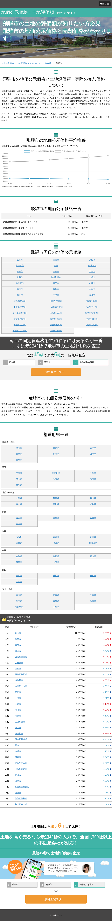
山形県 (93, 454)
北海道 (19, 448)
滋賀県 (56, 543)
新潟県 (93, 498)
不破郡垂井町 (20, 307)
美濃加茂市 (56, 277)
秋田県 (56, 454)
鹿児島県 (19, 607)
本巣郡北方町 (92, 319)
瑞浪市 (56, 271)
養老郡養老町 (92, 301)
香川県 (56, 576)
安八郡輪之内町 (20, 313)
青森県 (56, 448)
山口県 (56, 562)
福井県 (93, 504)
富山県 (19, 504)
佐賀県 (56, 595)
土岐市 (92, 277)
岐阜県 (56, 518)
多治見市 (20, 265)
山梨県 (19, 498)
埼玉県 (19, 479)
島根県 (56, 556)
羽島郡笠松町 (56, 301)
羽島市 (92, 271)
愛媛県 (93, 576)
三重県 (93, 518)
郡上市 (20, 295)
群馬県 (19, 485)
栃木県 (93, 479)
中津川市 (92, 265)
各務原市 (20, 283)
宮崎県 (93, 601)
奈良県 (19, 543)
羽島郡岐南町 (20, 301)
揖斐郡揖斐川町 (92, 313)
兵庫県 (93, 537)
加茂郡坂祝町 (20, 325)
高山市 (92, 260)
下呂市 (56, 295)
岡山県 (93, 556)
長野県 (56, 498)
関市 (56, 265)
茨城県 (56, 479)
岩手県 (93, 448)
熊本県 (19, 601)
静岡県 (19, 524)
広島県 (19, 562)
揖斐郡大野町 (20, 319)
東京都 (19, 473)
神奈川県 (56, 473)
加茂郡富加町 (56, 325)
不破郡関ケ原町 (56, 307)
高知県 (19, 582)
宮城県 (19, 454)
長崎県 (93, 595)
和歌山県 (93, 543)
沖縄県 (56, 607)
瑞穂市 (20, 289)
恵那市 (20, 277)
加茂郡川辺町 (92, 325)
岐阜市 (20, 260)
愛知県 (19, 518)
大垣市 (56, 260)
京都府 (56, 537)
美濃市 (20, 271)
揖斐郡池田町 (56, 319)
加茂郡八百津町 (20, 331)
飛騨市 (56, 289)
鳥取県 (19, 556)
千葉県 (93, 473)
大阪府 (19, 537)
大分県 (56, 601)
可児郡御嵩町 (56, 331)
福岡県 (19, 595)
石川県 (56, 504)
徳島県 (19, 576)
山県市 (92, 283)
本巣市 (92, 289)
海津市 (92, 295)
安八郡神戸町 (92, 307)
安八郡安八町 (56, 313)
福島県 (19, 460)
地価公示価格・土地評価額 (38, 12)
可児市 (56, 283)
